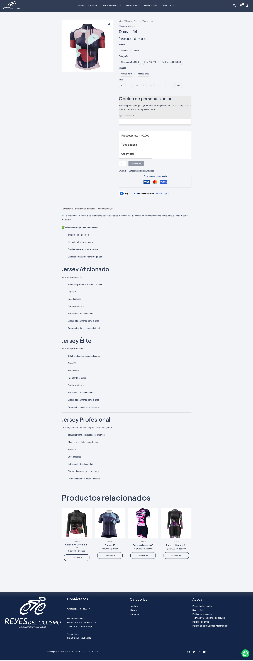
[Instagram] (199, 652)
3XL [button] (169, 85)
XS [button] (122, 85)
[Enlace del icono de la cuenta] (247, 5)
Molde (122, 44)
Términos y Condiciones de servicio (208, 618)
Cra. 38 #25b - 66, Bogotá (79, 638)
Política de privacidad (202, 614)
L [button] (144, 85)
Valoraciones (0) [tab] (105, 208)
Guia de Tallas (198, 610)
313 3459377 (83, 609)
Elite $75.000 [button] (150, 62)
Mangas (122, 68)
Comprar (136, 163)
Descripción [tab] (67, 208)
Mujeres (128, 21)
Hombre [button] (124, 50)
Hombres (134, 606)
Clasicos (137, 21)
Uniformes (134, 614)
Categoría (123, 56)
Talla (121, 79)
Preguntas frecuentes (202, 606)
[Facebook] (188, 652)
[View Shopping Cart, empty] (241, 5)
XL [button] (151, 85)
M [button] (137, 85)
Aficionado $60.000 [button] (130, 62)
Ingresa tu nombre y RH (126, 116)
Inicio (121, 21)
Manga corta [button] (126, 73)
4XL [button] (178, 85)
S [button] (129, 85)
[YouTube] (204, 652)
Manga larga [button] (143, 73)
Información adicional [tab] (85, 208)
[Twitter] (194, 652)
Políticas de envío (200, 622)
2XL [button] (160, 85)
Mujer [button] (136, 50)
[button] (109, 24)
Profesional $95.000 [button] (171, 62)
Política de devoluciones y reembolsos (210, 626)
